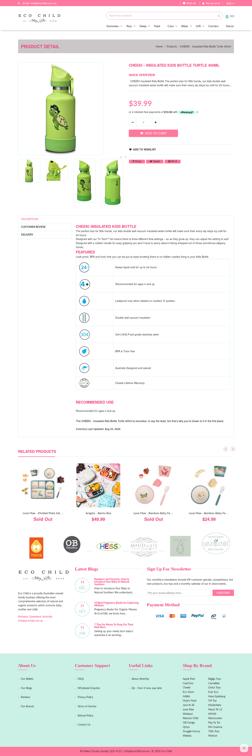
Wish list (191, 3)
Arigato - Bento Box (98, 513)
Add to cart (156, 133)
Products (172, 46)
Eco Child (166, 751)
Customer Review (33, 227)
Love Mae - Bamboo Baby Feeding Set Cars (216, 513)
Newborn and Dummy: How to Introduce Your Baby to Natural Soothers (111, 582)
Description (29, 219)
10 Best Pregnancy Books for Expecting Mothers (116, 604)
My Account (213, 3)
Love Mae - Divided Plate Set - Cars (46, 513)
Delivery (27, 235)
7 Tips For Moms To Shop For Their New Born (113, 626)
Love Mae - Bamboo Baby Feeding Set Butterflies (165, 513)
